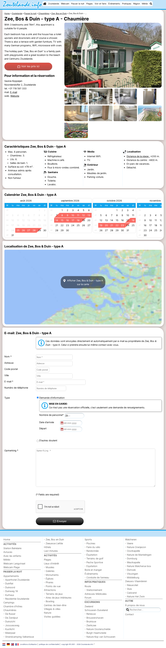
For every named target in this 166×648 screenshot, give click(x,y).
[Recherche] (151, 3)
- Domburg (131, 558)
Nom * (8, 356)
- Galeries (49, 571)
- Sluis (128, 588)
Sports (88, 539)
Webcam (65, 3)
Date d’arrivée (47, 422)
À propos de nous (135, 605)
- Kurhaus (8, 595)
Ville (6, 375)
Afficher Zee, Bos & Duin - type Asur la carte (84, 282)
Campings (8, 602)
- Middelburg (132, 577)
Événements (114, 3)
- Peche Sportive (94, 562)
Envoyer (61, 521)
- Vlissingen (131, 573)
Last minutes (51, 550)
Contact (129, 614)
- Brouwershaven (94, 617)
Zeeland (89, 606)
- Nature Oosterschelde (97, 629)
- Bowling (49, 601)
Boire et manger (93, 569)
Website (14, 95)
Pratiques (126, 3)
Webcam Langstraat (14, 563)
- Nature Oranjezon (135, 547)
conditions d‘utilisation (28, 644)
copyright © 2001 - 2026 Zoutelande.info (77, 644)
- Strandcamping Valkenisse (18, 636)
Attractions (50, 590)
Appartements (11, 576)
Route (88, 586)
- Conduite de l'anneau (97, 577)
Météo (145, 3)
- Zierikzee (90, 625)
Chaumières (9, 610)
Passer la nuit (77, 3)
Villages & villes (52, 609)
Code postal (11, 369)
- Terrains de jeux (53, 593)
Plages (89, 3)
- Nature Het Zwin (135, 596)
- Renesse (90, 613)
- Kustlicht (9, 629)
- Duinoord (9, 587)
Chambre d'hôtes (12, 606)
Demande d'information (52, 397)
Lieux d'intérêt (51, 563)
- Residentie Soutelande (16, 598)
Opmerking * (11, 450)
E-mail (13, 92)
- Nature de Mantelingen (138, 554)
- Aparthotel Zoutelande (16, 579)
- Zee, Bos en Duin (54, 539)
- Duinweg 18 (10, 591)
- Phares (48, 582)
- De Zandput (10, 617)
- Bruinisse (90, 621)
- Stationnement (93, 590)
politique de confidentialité (49, 644)
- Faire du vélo (92, 547)
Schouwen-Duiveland (96, 610)
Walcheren (130, 539)
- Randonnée (92, 550)
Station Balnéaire (12, 548)
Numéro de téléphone (16, 387)
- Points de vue (52, 586)
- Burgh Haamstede (95, 632)
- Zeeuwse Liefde (53, 543)
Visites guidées (52, 616)
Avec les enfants (12, 555)
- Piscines (90, 543)
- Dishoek (130, 569)
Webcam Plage (11, 567)
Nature (47, 612)
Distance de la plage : (138, 156)
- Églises (48, 578)
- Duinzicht (9, 621)
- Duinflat (8, 583)
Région (136, 3)
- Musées (49, 567)
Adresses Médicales (96, 593)
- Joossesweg (11, 625)
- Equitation (91, 566)
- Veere (129, 543)
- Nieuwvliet (131, 585)
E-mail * (8, 381)
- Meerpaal (9, 632)
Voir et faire (100, 3)
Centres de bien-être (55, 605)
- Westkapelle (132, 562)
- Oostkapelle (132, 550)
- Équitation (91, 554)
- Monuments (51, 574)
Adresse (8, 362)
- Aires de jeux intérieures (57, 597)
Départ (43, 428)
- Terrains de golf (94, 558)
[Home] (44, 3)
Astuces (7, 552)
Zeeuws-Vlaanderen (136, 581)
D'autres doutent (48, 440)
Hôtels (47, 547)
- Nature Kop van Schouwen (100, 636)
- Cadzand (131, 592)
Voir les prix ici (30, 66)
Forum (88, 597)
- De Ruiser (9, 613)
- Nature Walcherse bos (138, 566)
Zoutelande (53, 3)
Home (6, 539)
